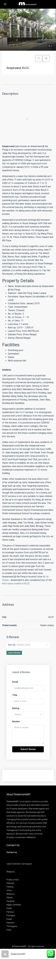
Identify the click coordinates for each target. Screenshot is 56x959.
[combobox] (32, 645)
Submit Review (28, 749)
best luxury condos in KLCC (16, 583)
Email (15, 682)
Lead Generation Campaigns (19, 864)
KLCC (22, 412)
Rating (15, 708)
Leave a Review (14, 653)
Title (14, 695)
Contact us (11, 852)
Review (16, 721)
